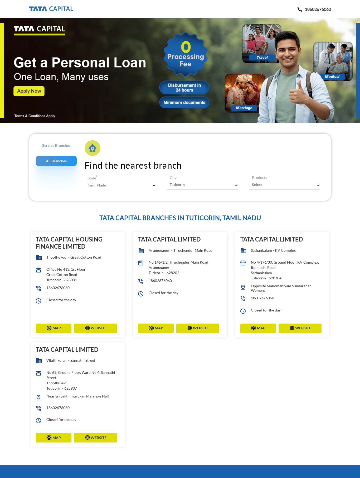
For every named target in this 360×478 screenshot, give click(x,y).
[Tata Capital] (51, 9)
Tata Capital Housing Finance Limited (69, 243)
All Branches (56, 161)
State (92, 178)
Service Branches (56, 145)
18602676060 (58, 287)
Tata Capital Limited (169, 239)
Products (259, 177)
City (173, 177)
